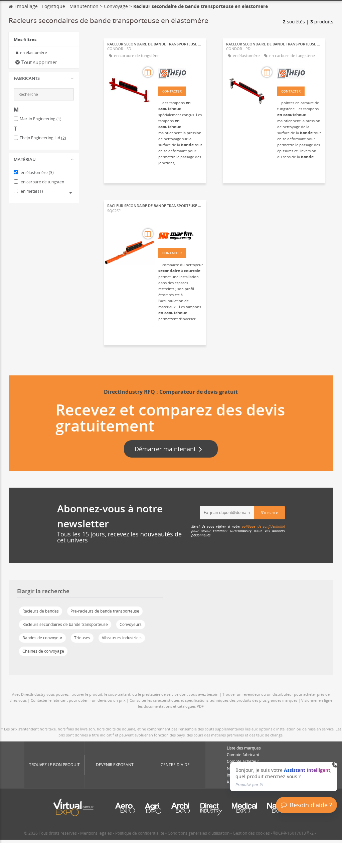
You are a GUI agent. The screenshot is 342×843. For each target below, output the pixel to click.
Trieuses (82, 638)
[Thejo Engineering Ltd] (180, 73)
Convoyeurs (131, 624)
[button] (44, 78)
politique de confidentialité (263, 526)
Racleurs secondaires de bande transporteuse (65, 624)
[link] (283, 776)
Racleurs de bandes (40, 611)
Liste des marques (244, 748)
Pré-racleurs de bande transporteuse (104, 611)
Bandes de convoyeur (42, 638)
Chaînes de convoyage (43, 651)
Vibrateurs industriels (122, 638)
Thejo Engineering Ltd (43, 138)
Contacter (172, 91)
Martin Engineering (40, 119)
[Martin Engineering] (180, 235)
